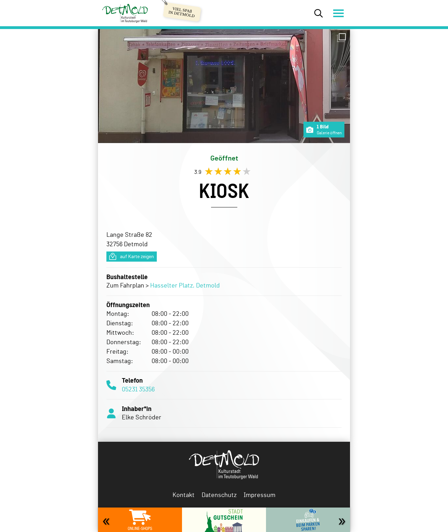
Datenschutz (219, 494)
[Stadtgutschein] (224, 520)
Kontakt (184, 494)
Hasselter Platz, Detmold (185, 285)
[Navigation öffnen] (338, 13)
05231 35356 (138, 389)
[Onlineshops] (140, 520)
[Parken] (308, 520)
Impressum (259, 494)
